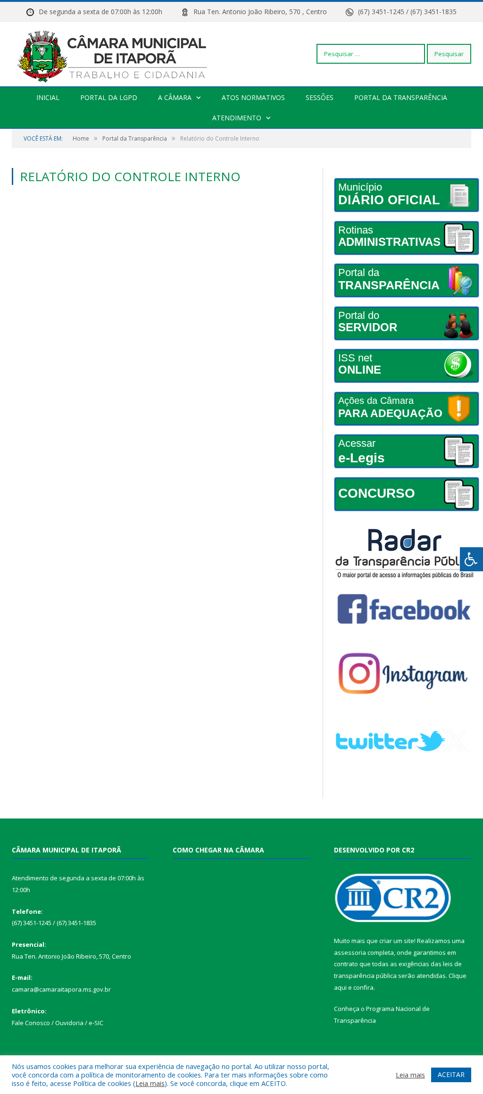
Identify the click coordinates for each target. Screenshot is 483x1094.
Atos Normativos (253, 97)
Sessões (319, 97)
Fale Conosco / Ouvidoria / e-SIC (57, 1023)
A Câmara (175, 97)
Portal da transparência (400, 97)
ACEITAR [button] (451, 1074)
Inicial (47, 97)
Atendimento (236, 117)
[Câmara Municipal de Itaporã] (114, 54)
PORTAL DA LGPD (108, 97)
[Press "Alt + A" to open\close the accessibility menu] (471, 559)
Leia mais (150, 1083)
